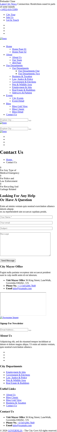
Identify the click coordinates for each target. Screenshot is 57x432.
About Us (17, 57)
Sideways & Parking (22, 92)
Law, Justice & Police (22, 79)
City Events (17, 98)
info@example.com (22, 288)
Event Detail (18, 101)
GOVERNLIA (15, 430)
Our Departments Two (29, 73)
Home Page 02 (19, 52)
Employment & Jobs (22, 87)
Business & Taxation (22, 76)
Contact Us (11, 114)
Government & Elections (24, 82)
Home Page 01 (19, 49)
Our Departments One (29, 71)
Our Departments (14, 65)
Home (9, 46)
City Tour (10, 14)
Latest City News (8, 4)
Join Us (9, 17)
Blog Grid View (20, 106)
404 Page (16, 62)
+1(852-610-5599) (9, 9)
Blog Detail (17, 111)
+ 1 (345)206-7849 (26, 285)
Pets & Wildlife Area (22, 84)
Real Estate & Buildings (23, 90)
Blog (8, 103)
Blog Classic (18, 109)
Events (9, 95)
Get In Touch (12, 20)
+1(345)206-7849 (26, 422)
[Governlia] (3, 38)
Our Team (17, 60)
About (9, 54)
